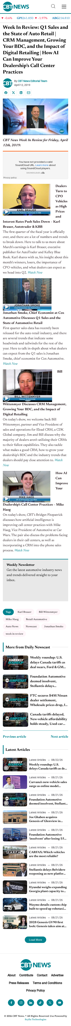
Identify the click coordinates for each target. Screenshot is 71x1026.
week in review (14, 634)
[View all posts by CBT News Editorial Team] (8, 83)
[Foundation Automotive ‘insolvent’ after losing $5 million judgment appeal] (15, 834)
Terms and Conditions (47, 983)
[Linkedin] (21, 93)
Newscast (31, 626)
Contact (42, 975)
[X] (13, 93)
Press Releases (19, 983)
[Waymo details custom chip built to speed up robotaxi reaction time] (15, 904)
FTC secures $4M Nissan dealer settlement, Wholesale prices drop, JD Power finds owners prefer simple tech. (49, 701)
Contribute (26, 975)
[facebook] (11, 1002)
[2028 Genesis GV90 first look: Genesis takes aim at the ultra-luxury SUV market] (15, 922)
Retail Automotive (36, 619)
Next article (59, 737)
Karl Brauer (24, 612)
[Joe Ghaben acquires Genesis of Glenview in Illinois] (15, 817)
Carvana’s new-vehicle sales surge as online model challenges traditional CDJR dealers (48, 784)
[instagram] (21, 1002)
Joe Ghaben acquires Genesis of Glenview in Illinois (45, 819)
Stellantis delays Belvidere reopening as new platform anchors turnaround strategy (47, 872)
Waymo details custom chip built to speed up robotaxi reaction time (48, 907)
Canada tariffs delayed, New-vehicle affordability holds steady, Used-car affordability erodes (48, 720)
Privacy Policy (35, 990)
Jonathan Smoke (53, 626)
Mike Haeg (12, 619)
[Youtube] (59, 1002)
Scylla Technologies (35, 1019)
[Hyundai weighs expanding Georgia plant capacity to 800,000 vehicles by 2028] (15, 887)
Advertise (57, 975)
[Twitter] (50, 1002)
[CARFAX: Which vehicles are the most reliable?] (15, 852)
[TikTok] (40, 1002)
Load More (35, 939)
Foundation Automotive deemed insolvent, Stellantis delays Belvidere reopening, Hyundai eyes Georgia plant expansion (48, 682)
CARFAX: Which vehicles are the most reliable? (47, 854)
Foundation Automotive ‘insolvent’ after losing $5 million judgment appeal (46, 837)
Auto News (12, 626)
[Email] (29, 93)
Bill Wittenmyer (48, 612)
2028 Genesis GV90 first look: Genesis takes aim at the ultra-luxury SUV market (46, 924)
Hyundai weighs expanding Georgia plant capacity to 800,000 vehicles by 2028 (48, 889)
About (12, 975)
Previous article (14, 737)
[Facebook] (6, 93)
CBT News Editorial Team (32, 81)
